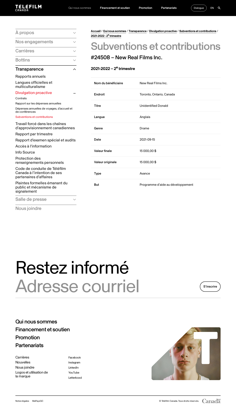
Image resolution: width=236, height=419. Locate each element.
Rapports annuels (30, 76)
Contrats (21, 98)
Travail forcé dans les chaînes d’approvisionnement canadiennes (45, 126)
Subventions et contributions (34, 117)
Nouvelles (22, 362)
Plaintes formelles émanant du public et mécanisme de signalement (41, 187)
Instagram (74, 362)
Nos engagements (34, 42)
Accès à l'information (33, 146)
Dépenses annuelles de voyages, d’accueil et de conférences (43, 110)
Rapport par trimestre (34, 134)
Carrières (24, 51)
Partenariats (169, 8)
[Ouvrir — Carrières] (73, 51)
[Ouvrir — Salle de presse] (73, 199)
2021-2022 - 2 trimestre (106, 36)
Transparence (29, 69)
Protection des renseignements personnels (39, 160)
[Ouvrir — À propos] (73, 32)
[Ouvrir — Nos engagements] (73, 41)
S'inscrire (210, 287)
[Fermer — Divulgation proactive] (74, 93)
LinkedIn (73, 367)
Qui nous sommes (114, 31)
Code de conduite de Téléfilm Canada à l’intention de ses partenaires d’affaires (40, 173)
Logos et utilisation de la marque (31, 374)
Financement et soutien (115, 8)
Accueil (96, 31)
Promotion (145, 8)
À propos (24, 33)
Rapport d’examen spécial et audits (45, 140)
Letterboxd (75, 377)
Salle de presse (31, 199)
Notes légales (22, 401)
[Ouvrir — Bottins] (73, 60)
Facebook (74, 357)
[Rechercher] (219, 8)
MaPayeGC (37, 401)
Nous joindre (28, 208)
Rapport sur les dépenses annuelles (38, 103)
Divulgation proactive (33, 93)
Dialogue (199, 8)
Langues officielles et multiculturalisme (33, 85)
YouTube (73, 372)
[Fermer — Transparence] (73, 69)
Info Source (25, 152)
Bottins (22, 60)
